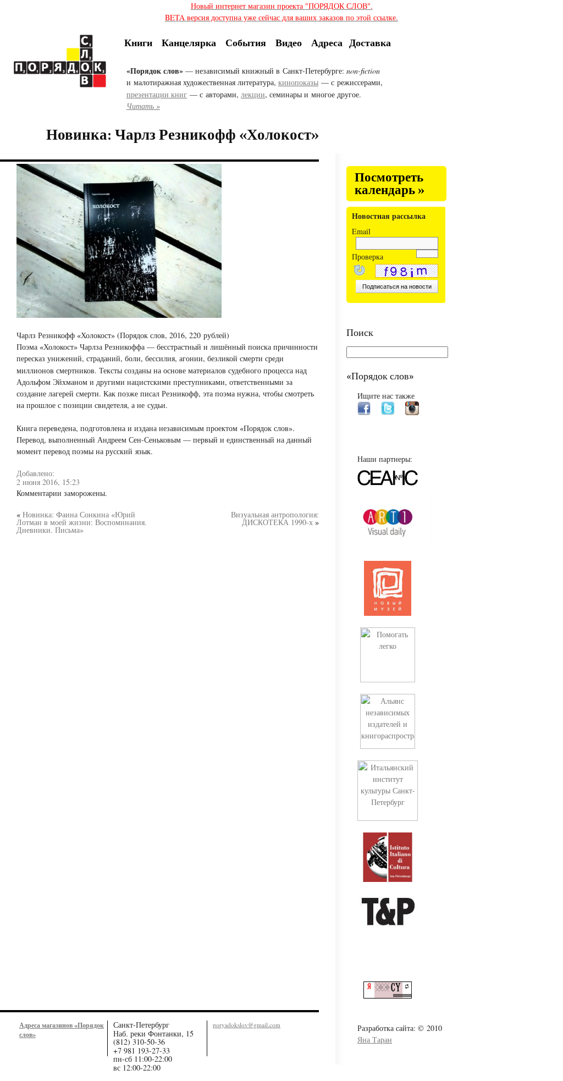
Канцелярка (189, 42)
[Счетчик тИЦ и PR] (391, 995)
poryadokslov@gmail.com (246, 1025)
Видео (288, 42)
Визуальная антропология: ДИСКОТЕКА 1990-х (275, 518)
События (245, 42)
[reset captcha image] (358, 271)
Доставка (370, 42)
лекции (253, 94)
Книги (138, 42)
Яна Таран (374, 1039)
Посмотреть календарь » (389, 183)
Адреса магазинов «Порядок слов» (61, 1029)
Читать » (143, 106)
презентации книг (156, 94)
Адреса (327, 42)
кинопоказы (298, 82)
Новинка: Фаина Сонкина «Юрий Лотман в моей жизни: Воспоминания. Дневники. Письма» (81, 522)
